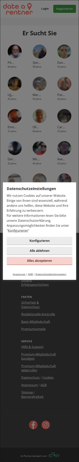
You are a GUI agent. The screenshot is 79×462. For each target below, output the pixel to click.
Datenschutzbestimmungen (50, 274)
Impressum (19, 274)
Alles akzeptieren (39, 261)
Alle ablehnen (39, 251)
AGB (30, 274)
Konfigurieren (18, 230)
